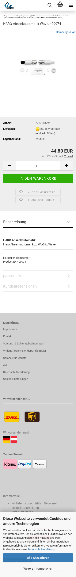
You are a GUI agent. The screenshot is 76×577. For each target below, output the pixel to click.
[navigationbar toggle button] (70, 5)
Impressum (10, 329)
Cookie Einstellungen (15, 378)
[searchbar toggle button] (49, 5)
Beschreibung (14, 222)
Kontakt (7, 336)
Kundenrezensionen (20, 286)
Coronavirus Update (14, 357)
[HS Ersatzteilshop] (7, 5)
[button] (9, 166)
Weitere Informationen (38, 568)
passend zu (12, 275)
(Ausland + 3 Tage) (45, 133)
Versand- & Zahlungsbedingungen (23, 343)
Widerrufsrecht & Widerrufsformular (24, 350)
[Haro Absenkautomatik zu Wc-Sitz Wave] (38, 61)
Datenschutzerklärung (41, 549)
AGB (5, 364)
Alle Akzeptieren (38, 557)
